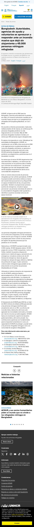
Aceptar (17, 523)
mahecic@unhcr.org (10, 350)
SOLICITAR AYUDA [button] (24, 16)
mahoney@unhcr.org (10, 354)
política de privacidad (17, 514)
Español (21, 5)
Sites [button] (32, 11)
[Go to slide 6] (20, 425)
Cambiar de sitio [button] (23, 2)
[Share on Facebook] (19, 370)
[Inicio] (10, 10)
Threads (27, 454)
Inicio (2, 21)
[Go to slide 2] (13, 425)
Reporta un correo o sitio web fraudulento (14, 492)
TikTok (19, 454)
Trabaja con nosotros (7, 498)
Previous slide (3, 393)
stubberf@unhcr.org (10, 343)
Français (14, 5)
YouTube (15, 454)
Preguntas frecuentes (8, 480)
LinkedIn (23, 454)
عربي (28, 5)
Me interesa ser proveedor (9, 495)
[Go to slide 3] (15, 425)
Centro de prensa (6, 486)
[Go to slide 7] (22, 425)
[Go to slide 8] (24, 425)
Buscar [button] (25, 11)
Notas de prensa (10, 21)
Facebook (7, 454)
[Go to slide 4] (16, 425)
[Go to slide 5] (18, 425)
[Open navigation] (2, 10)
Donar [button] (28, 11)
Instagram (11, 454)
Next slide (31, 393)
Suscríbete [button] (6, 471)
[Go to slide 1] (11, 425)
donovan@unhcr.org (10, 339)
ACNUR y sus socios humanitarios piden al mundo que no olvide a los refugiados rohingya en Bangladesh (16, 414)
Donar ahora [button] (7, 442)
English (7, 5)
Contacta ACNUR (6, 483)
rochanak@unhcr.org (10, 347)
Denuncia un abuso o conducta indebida (14, 489)
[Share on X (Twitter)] (14, 370)
